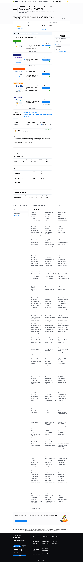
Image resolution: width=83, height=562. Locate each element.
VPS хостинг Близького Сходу (36, 325)
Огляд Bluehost (19, 76)
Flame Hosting (60, 489)
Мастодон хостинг (48, 352)
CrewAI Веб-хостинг (48, 432)
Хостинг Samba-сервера (35, 410)
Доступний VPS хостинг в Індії (36, 235)
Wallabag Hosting (34, 478)
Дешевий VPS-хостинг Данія (49, 331)
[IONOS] (19, 86)
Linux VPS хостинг (61, 441)
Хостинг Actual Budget (35, 484)
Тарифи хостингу (58, 44)
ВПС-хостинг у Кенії (61, 276)
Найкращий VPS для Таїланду (36, 239)
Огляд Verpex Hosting (18, 104)
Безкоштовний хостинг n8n (49, 439)
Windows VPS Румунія (48, 346)
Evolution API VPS (34, 489)
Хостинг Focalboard (48, 480)
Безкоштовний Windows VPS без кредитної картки (36, 502)
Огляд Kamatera (18, 48)
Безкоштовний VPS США (35, 320)
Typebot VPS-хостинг (48, 464)
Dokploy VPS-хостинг (48, 460)
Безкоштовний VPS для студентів (36, 358)
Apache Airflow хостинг (49, 430)
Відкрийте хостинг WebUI (62, 466)
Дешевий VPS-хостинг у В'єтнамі (50, 335)
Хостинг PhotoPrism (34, 474)
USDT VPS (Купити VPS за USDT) (36, 422)
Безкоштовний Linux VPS (49, 339)
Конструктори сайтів (45, 553)
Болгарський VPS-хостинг (49, 289)
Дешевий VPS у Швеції (35, 337)
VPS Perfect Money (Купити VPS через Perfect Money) (63, 426)
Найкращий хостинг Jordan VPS (63, 242)
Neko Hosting (60, 493)
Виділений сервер (17, 213)
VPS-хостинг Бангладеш (49, 253)
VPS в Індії (33, 216)
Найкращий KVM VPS (61, 235)
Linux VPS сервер (47, 214)
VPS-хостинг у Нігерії (61, 259)
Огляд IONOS (19, 90)
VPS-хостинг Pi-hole (61, 374)
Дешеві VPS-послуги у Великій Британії (36, 343)
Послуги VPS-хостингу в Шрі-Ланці (63, 284)
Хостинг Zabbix (33, 293)
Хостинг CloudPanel (48, 388)
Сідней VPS (33, 505)
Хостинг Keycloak (34, 404)
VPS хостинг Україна (61, 289)
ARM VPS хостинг (34, 412)
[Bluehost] (19, 71)
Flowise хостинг (33, 432)
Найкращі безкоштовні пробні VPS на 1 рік (50, 456)
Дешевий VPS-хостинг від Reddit (36, 315)
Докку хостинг (33, 408)
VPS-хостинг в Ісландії (62, 261)
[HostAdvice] (16, 1)
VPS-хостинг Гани (61, 269)
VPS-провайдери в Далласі (62, 499)
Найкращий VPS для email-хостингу (35, 383)
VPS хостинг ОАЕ (61, 257)
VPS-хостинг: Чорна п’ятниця (36, 352)
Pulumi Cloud (47, 428)
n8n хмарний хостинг (48, 390)
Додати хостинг (35, 543)
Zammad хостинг (47, 450)
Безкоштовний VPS (34, 327)
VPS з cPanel (47, 218)
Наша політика (35, 547)
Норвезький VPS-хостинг (35, 253)
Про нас (34, 536)
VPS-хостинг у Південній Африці (36, 232)
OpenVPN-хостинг (48, 257)
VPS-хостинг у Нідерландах (35, 220)
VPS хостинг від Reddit (48, 315)
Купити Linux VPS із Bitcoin (35, 426)
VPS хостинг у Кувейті (62, 380)
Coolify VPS (60, 388)
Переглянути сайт (46, 59)
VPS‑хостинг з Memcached (62, 408)
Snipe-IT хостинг (61, 410)
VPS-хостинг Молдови (62, 271)
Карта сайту (34, 539)
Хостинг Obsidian (48, 470)
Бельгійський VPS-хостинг (35, 280)
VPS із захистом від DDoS (62, 220)
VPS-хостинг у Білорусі (62, 307)
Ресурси (39, 1)
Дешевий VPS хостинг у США (63, 317)
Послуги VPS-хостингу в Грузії (63, 278)
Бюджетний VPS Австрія (35, 333)
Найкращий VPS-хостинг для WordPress (36, 224)
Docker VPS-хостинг (34, 263)
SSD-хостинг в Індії (48, 394)
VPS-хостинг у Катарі (48, 380)
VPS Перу (32, 443)
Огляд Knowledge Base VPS (35, 495)
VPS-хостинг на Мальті (48, 271)
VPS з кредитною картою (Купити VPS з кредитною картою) (64, 420)
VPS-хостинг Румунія (61, 286)
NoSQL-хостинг (33, 394)
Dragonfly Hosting (34, 499)
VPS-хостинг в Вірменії (35, 276)
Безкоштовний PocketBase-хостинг (63, 437)
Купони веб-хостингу (55, 536)
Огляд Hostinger (18, 62)
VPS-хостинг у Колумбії (62, 246)
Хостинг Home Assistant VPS (49, 474)
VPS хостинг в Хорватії (62, 382)
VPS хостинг (16, 211)
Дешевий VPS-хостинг (62, 212)
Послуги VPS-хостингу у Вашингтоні (35, 287)
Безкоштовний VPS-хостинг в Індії (63, 267)
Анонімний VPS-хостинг (62, 297)
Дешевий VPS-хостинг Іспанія (63, 335)
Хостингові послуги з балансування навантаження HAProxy (63, 413)
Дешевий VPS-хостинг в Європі (50, 317)
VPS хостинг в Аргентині (49, 251)
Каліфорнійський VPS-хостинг (36, 246)
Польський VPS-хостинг (35, 255)
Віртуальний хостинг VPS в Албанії (49, 383)
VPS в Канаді (60, 228)
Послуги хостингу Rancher (49, 297)
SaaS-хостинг (60, 361)
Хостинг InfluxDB (61, 404)
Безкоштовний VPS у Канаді (49, 337)
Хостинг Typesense (61, 464)
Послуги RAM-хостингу (35, 301)
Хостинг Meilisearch (48, 448)
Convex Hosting (33, 472)
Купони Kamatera (54, 538)
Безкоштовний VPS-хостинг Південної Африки (36, 323)
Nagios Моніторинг (48, 410)
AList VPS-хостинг (48, 484)
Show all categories (17, 215)
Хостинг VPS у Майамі (34, 441)
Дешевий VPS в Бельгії (62, 331)
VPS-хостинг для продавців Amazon (63, 356)
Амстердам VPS (47, 505)
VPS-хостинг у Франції (35, 269)
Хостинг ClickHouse (34, 295)
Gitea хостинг (33, 406)
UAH (65, 1)
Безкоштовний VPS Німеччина (50, 322)
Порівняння (34, 1)
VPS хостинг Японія (48, 267)
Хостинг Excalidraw (34, 476)
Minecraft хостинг (61, 430)
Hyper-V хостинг (47, 361)
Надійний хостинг (34, 430)
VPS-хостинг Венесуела (62, 394)
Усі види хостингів (45, 536)
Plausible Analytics (34, 448)
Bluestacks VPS (60, 400)
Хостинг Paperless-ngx (62, 450)
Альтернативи (57, 47)
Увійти (24, 546)
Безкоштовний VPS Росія (62, 482)
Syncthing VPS (60, 472)
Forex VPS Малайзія (61, 372)
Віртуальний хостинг (17, 209)
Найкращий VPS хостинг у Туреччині (49, 240)
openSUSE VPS (33, 400)
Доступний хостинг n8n (35, 439)
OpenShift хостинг (61, 378)
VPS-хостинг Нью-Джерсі (49, 278)
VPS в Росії (60, 226)
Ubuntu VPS (60, 365)
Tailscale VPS (60, 478)
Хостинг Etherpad (48, 476)
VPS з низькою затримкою (62, 255)
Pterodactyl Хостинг (61, 460)
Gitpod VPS (46, 472)
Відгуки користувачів (58, 43)
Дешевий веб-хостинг (45, 543)
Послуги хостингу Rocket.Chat (50, 295)
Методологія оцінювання (58, 3)
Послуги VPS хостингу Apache (36, 303)
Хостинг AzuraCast (34, 460)
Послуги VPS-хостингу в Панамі (50, 273)
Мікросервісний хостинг (49, 365)
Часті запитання (58, 46)
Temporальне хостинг (62, 470)
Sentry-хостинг (47, 404)
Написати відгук (48, 114)
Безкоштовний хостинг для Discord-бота (35, 318)
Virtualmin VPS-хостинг (49, 396)
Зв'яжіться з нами (35, 538)
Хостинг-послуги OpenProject (36, 297)
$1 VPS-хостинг (33, 455)
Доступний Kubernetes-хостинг (50, 342)
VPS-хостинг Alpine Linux (35, 388)
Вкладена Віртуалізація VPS (36, 470)
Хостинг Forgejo (34, 466)
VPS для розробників (34, 307)
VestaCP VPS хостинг (34, 398)
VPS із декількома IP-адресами (50, 370)
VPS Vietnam (60, 239)
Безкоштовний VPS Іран (35, 331)
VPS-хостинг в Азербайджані (50, 269)
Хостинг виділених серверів (63, 299)
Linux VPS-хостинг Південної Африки (63, 350)
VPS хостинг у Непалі (34, 396)
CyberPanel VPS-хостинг (49, 255)
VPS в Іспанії (60, 230)
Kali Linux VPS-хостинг (35, 365)
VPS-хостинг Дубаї (34, 259)
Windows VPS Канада (34, 346)
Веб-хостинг (44, 538)
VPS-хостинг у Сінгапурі (62, 263)
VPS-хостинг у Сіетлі (48, 443)
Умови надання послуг (36, 554)
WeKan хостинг (33, 450)
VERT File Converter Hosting (63, 495)
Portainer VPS (33, 392)
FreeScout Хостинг (61, 462)
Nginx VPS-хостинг (48, 303)
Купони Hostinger (54, 541)
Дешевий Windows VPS (48, 222)
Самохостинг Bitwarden (49, 408)
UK (68, 1)
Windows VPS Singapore (62, 244)
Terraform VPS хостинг (62, 398)
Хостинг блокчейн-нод (62, 354)
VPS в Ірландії (47, 228)
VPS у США (60, 216)
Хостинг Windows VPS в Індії (49, 244)
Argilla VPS (60, 455)
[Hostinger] (19, 57)
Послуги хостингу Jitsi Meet (63, 293)
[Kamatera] (19, 43)
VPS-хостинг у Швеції (62, 251)
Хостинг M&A (19, 555)
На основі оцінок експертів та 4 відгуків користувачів (19, 28)
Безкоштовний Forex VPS (35, 339)
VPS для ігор (33, 222)
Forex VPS (46, 220)
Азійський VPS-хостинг (35, 363)
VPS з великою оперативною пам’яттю (63, 468)
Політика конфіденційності (35, 552)
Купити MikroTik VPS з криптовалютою (62, 423)
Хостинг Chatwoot (48, 462)
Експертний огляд (58, 41)
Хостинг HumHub (48, 499)
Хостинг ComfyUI (61, 434)
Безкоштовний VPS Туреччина (50, 445)
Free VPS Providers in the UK (35, 508)
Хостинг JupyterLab (61, 491)
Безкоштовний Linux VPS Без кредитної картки (50, 502)
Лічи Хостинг (33, 493)
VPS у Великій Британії (62, 218)
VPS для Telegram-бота (48, 358)
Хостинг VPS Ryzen (48, 299)
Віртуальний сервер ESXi (35, 428)
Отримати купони (46, 47)
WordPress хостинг (45, 539)
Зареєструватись (17, 546)
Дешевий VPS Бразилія (35, 335)
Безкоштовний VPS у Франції (50, 327)
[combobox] (64, 205)
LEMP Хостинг (60, 497)
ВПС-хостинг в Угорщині (35, 271)
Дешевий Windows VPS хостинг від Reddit (63, 313)
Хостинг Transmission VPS (49, 495)
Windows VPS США (61, 232)
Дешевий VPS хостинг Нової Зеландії (49, 333)
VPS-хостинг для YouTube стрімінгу (62, 359)
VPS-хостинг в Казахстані (49, 276)
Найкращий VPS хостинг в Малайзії (49, 237)
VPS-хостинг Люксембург (62, 280)
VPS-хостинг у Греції (34, 261)
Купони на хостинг (47, 1)
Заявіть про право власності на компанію (36, 545)
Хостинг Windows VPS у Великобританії (49, 233)
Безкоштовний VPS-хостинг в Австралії (63, 323)
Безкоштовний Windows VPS (63, 337)
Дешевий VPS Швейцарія (49, 325)
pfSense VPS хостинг (48, 374)
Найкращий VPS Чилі (34, 242)
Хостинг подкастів (61, 352)
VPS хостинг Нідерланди (62, 265)
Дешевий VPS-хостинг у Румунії (63, 333)
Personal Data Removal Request (36, 550)
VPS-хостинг (60, 305)
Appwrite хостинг (48, 406)
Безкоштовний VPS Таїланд (49, 329)
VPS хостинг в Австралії (35, 230)
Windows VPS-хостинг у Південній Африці (49, 350)
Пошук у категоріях (58, 49)
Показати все (44, 29)
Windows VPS (33, 214)
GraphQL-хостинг (48, 378)
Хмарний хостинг (45, 548)
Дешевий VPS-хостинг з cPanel (36, 226)
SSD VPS (59, 214)
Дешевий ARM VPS (48, 437)
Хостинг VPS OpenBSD (62, 370)
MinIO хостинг (60, 295)
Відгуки (29, 1)
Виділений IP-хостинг (35, 354)
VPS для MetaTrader (34, 257)
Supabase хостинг (48, 392)
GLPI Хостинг (47, 491)
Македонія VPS (60, 501)
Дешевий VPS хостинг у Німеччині (37, 265)
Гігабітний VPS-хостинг (62, 301)
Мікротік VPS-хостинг (34, 370)
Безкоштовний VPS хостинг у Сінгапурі (36, 267)
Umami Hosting (47, 478)
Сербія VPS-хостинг (48, 307)
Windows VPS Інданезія (35, 349)
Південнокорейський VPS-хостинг (62, 274)
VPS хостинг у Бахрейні (49, 309)
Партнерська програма (36, 541)
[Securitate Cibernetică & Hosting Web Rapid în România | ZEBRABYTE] (15, 9)
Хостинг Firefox (47, 489)
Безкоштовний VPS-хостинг (49, 212)
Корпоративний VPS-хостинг (50, 458)
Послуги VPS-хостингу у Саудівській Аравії (35, 290)
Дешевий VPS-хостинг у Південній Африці (49, 320)
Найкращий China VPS (48, 242)
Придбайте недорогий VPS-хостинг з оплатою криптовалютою (49, 423)
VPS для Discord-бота (62, 315)
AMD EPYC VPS (47, 412)
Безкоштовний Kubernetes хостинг (62, 340)
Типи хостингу (24, 1)
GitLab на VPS (33, 390)
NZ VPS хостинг (61, 253)
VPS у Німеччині (33, 228)
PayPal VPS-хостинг (48, 301)
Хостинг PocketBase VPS (62, 390)
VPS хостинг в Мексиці (48, 286)
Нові (28, 124)
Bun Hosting (47, 466)
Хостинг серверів (48, 363)
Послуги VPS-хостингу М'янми (36, 273)
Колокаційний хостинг (48, 354)
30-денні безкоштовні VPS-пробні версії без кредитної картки (64, 506)
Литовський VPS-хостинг (49, 280)
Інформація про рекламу (66, 3)
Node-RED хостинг (61, 428)
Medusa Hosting (47, 493)
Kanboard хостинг (34, 464)
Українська (44, 124)
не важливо (16, 124)
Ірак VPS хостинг (34, 309)
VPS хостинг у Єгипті (48, 261)
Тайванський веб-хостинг (49, 259)
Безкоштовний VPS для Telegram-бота (50, 401)
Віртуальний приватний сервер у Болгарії (64, 347)
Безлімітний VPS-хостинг (62, 392)
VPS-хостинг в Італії (48, 230)
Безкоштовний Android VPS (35, 445)
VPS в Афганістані (61, 480)
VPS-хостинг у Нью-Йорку (49, 246)
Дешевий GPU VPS (61, 342)
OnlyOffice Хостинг (34, 480)
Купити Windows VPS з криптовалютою (48, 426)
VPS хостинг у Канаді (48, 265)
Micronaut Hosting (61, 476)
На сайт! (45, 45)
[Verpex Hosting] (19, 100)
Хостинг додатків (48, 263)
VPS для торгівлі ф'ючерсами (50, 372)
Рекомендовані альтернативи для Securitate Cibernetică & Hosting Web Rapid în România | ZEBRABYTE (62, 39)
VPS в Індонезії (47, 226)
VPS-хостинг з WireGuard (35, 376)
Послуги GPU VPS (34, 299)
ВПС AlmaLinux (33, 372)
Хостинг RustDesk (48, 497)
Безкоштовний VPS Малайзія (50, 482)
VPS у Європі (33, 218)
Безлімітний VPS (47, 235)
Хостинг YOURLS (34, 497)
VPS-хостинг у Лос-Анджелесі (50, 441)
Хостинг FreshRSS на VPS (35, 491)
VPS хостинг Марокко (34, 278)
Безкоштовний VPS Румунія (36, 329)
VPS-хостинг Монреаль (62, 439)
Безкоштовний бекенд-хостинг (63, 443)
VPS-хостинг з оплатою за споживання (35, 435)
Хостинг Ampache (61, 484)
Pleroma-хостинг (61, 406)
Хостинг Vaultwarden (34, 462)
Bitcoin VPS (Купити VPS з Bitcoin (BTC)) (36, 420)
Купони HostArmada (55, 539)
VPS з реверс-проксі (48, 376)
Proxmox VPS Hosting (34, 374)
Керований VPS (33, 212)
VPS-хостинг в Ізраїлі (34, 251)
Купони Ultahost (54, 543)
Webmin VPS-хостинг (61, 396)
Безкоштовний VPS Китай (35, 482)
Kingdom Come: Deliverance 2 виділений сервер (63, 446)
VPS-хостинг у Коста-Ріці (62, 309)
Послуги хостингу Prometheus (50, 293)
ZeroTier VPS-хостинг (62, 376)
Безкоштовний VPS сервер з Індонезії (63, 320)
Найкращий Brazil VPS (35, 244)
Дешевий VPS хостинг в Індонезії (63, 325)
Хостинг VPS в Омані (34, 380)
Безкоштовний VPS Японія (62, 327)
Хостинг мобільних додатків (36, 361)
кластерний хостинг (61, 363)
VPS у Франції (47, 216)
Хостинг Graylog (61, 448)
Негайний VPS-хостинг (35, 305)
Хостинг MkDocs (61, 474)
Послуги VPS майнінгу (62, 303)
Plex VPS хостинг (34, 378)
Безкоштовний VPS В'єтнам (63, 329)
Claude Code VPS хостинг (62, 458)
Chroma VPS (33, 458)
